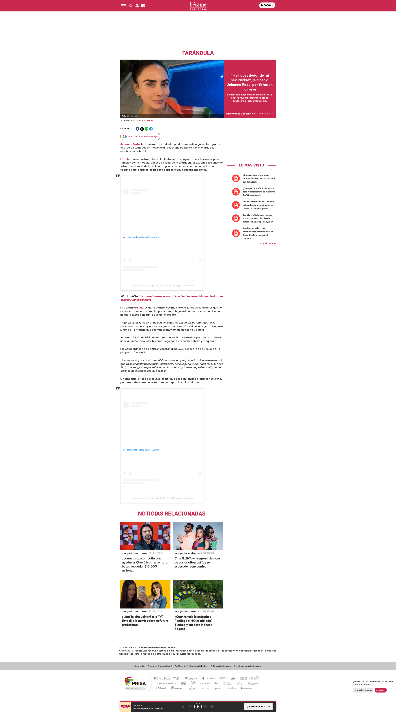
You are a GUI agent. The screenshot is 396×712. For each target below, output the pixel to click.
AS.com (231, 679)
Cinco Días (205, 683)
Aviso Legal (166, 666)
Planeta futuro (239, 683)
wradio (193, 683)
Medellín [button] (137, 705)
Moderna (176, 688)
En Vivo (268, 5)
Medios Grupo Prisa (135, 688)
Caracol (253, 679)
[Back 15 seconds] (190, 706)
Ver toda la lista (267, 243)
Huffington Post (167, 683)
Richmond (161, 688)
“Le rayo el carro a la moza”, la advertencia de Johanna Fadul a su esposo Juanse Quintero (171, 298)
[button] (123, 5)
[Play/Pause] (198, 706)
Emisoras (152, 666)
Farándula (198, 53)
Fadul (140, 307)
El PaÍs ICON (204, 688)
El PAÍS (163, 679)
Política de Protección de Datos (191, 666)
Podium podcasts (191, 688)
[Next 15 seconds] (205, 706)
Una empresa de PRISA (135, 681)
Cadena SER (221, 679)
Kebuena (250, 683)
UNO (184, 683)
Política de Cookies (221, 666)
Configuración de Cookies (247, 666)
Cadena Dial (216, 683)
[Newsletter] (143, 5)
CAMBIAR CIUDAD (258, 706)
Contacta (139, 666)
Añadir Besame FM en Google (143, 136)
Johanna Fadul (144, 120)
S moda (217, 688)
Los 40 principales (177, 679)
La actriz (125, 159)
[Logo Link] (198, 6)
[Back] (183, 706)
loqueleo (231, 688)
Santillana (192, 679)
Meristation (246, 688)
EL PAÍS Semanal (227, 683)
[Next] (213, 706)
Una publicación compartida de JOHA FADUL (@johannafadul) (162, 285)
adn (242, 679)
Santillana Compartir (208, 679)
